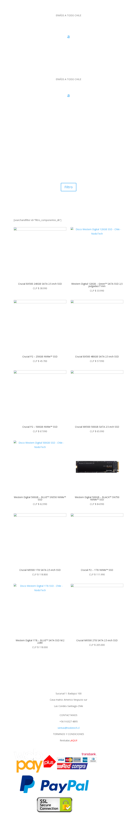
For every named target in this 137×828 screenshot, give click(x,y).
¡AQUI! (74, 740)
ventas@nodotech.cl (69, 727)
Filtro (68, 187)
